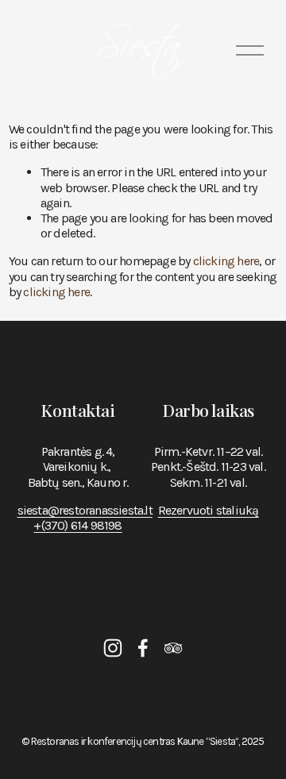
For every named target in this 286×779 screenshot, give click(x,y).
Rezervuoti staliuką (208, 510)
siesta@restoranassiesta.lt (85, 510)
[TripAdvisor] (173, 648)
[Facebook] (143, 648)
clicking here (226, 260)
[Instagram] (112, 648)
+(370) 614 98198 (77, 525)
